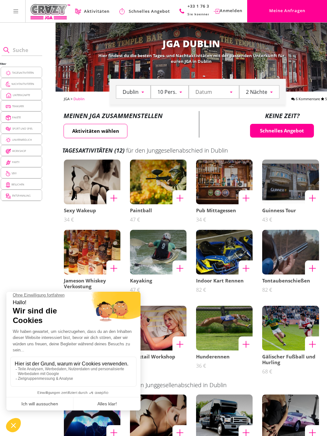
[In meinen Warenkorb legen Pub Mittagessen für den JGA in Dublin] (246, 197)
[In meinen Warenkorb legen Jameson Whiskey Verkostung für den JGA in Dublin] (113, 267)
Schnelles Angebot (282, 130)
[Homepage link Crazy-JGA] (50, 11)
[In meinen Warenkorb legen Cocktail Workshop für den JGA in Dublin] (179, 343)
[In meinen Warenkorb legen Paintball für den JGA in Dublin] (179, 197)
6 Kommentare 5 (311, 98)
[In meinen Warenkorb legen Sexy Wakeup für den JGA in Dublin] (113, 197)
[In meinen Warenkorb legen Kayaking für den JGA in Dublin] (179, 267)
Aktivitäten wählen (95, 131)
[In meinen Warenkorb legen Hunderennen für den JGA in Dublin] (246, 343)
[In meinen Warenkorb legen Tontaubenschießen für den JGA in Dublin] (312, 267)
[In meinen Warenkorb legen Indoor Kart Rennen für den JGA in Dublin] (246, 267)
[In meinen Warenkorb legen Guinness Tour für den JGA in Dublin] (312, 197)
